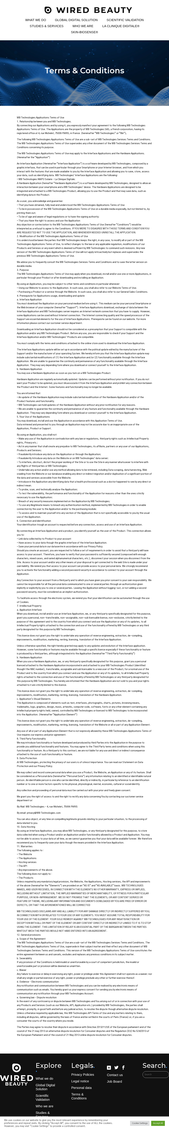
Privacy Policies (82, 1074)
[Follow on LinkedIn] (109, 1068)
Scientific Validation (125, 20)
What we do (35, 20)
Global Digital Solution (76, 20)
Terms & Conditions (79, 1096)
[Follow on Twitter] (116, 1068)
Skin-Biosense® (84, 32)
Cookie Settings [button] (140, 1123)
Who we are (82, 26)
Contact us (115, 1075)
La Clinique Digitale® (120, 26)
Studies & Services (47, 26)
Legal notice (80, 1081)
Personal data (81, 1088)
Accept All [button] (158, 1123)
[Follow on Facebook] (123, 1068)
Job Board (114, 1081)
